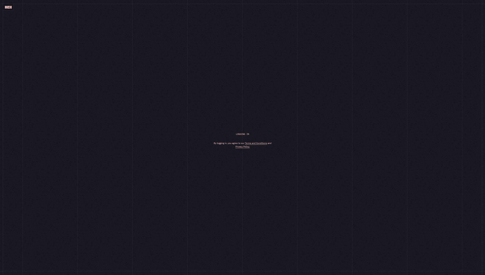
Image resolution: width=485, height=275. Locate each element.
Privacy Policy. (242, 146)
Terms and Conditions (256, 143)
